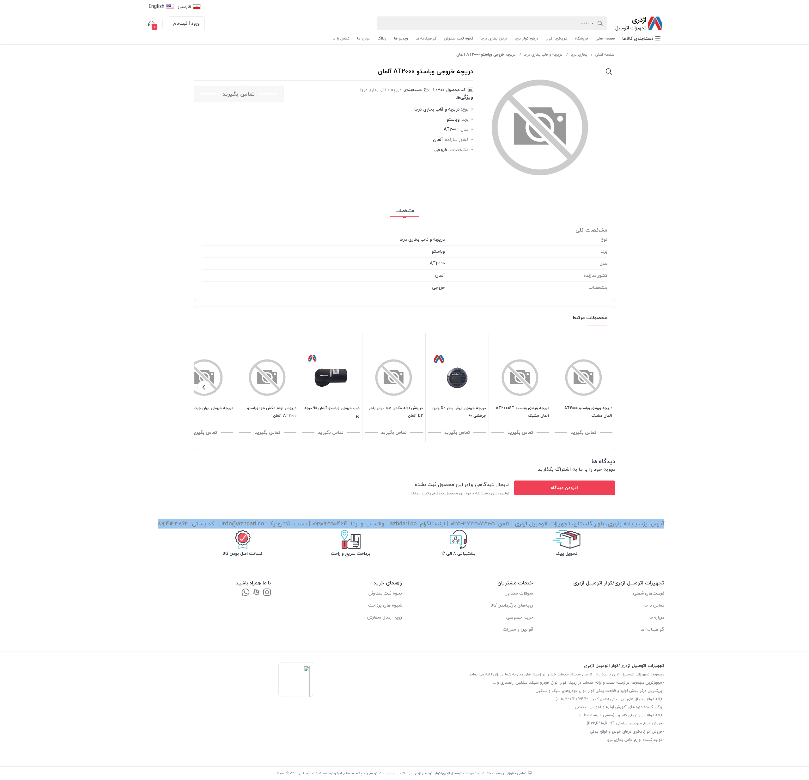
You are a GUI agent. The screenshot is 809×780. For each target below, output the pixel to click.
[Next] (204, 387)
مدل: (464, 129)
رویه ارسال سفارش (384, 617)
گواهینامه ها (652, 629)
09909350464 (329, 524)
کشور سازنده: (456, 139)
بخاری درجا (578, 54)
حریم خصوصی (519, 617)
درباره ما (656, 617)
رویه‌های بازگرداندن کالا (511, 605)
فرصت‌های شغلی (648, 593)
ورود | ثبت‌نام (186, 23)
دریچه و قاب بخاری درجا (543, 54)
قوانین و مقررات (518, 629)
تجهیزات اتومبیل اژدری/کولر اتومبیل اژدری (445, 773)
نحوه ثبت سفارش (385, 593)
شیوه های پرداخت (385, 605)
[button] (641, 38)
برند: (465, 119)
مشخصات (404, 211)
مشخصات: (459, 150)
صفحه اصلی (604, 54)
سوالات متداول (519, 593)
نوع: (465, 109)
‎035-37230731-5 (472, 524)
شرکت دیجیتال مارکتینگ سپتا (299, 773)
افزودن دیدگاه (564, 488)
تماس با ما (654, 605)
